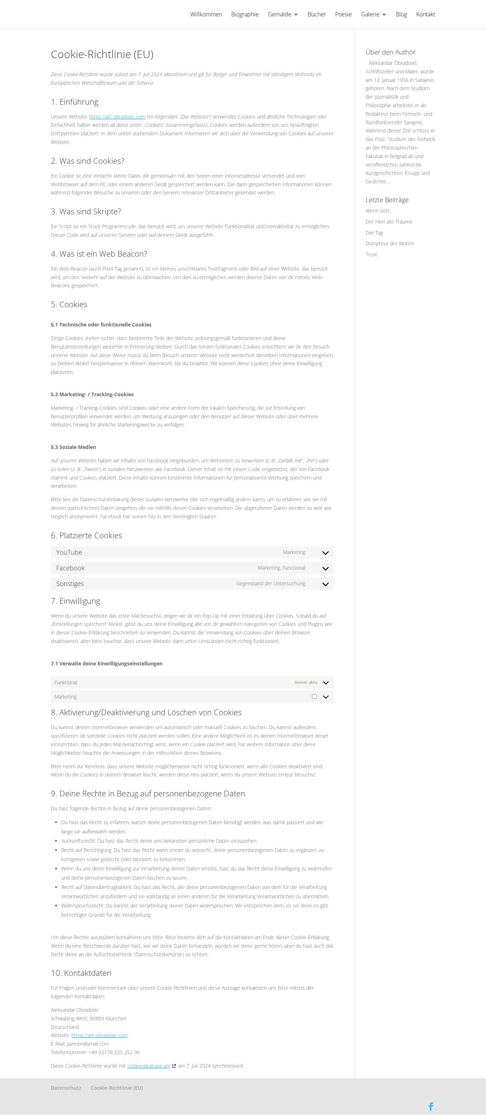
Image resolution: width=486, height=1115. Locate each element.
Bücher (317, 15)
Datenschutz (66, 1087)
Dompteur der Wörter (390, 243)
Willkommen (206, 15)
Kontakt (425, 15)
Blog (401, 15)
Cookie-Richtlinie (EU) (117, 1087)
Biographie (245, 15)
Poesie (343, 15)
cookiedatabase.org (148, 1065)
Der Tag (374, 232)
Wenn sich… (379, 210)
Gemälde (279, 15)
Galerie (370, 15)
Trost (371, 254)
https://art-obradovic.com (117, 116)
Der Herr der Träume (389, 221)
